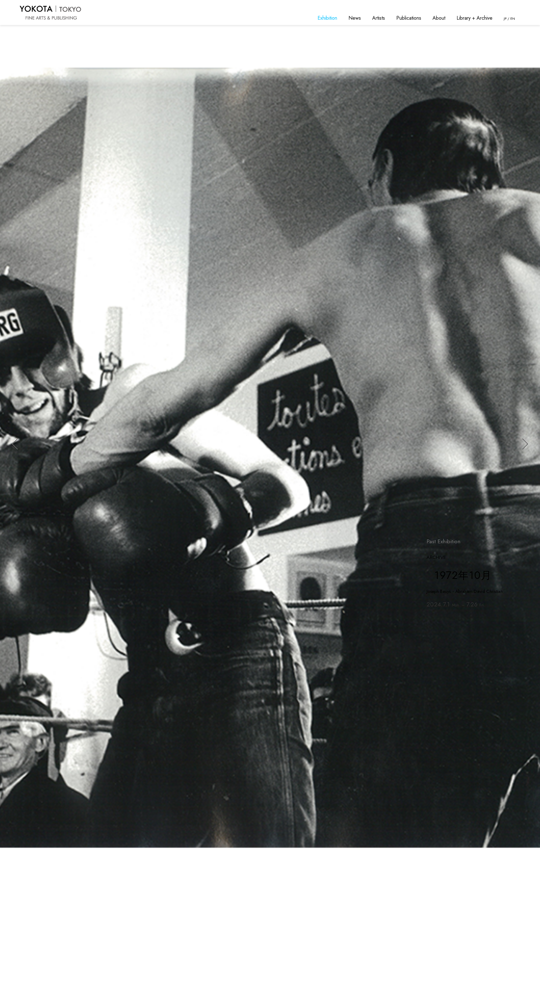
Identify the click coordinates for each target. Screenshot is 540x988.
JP (505, 18)
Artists (378, 18)
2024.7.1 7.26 (456, 604)
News (354, 18)
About (438, 18)
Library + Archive (474, 18)
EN (512, 18)
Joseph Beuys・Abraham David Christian (465, 591)
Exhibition (327, 18)
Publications (408, 18)
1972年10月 (463, 575)
